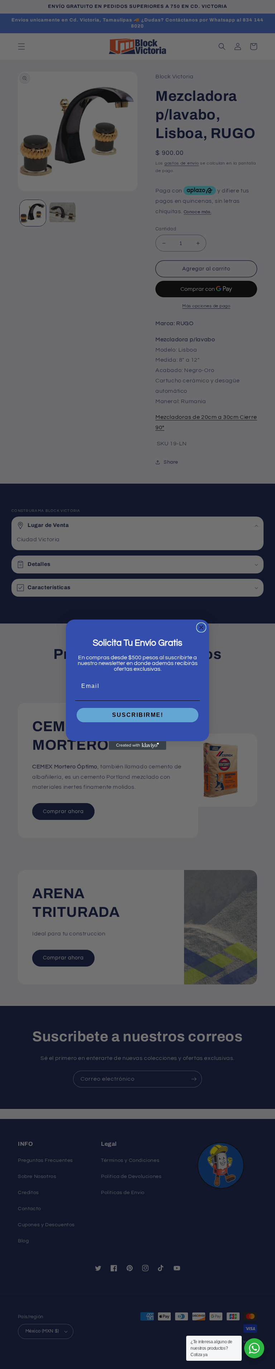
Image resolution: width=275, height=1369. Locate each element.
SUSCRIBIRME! (137, 715)
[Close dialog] (201, 627)
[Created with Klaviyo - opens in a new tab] (137, 745)
